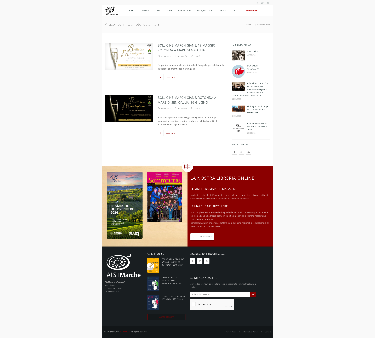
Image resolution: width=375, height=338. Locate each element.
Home (248, 24)
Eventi (197, 56)
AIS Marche (125, 331)
